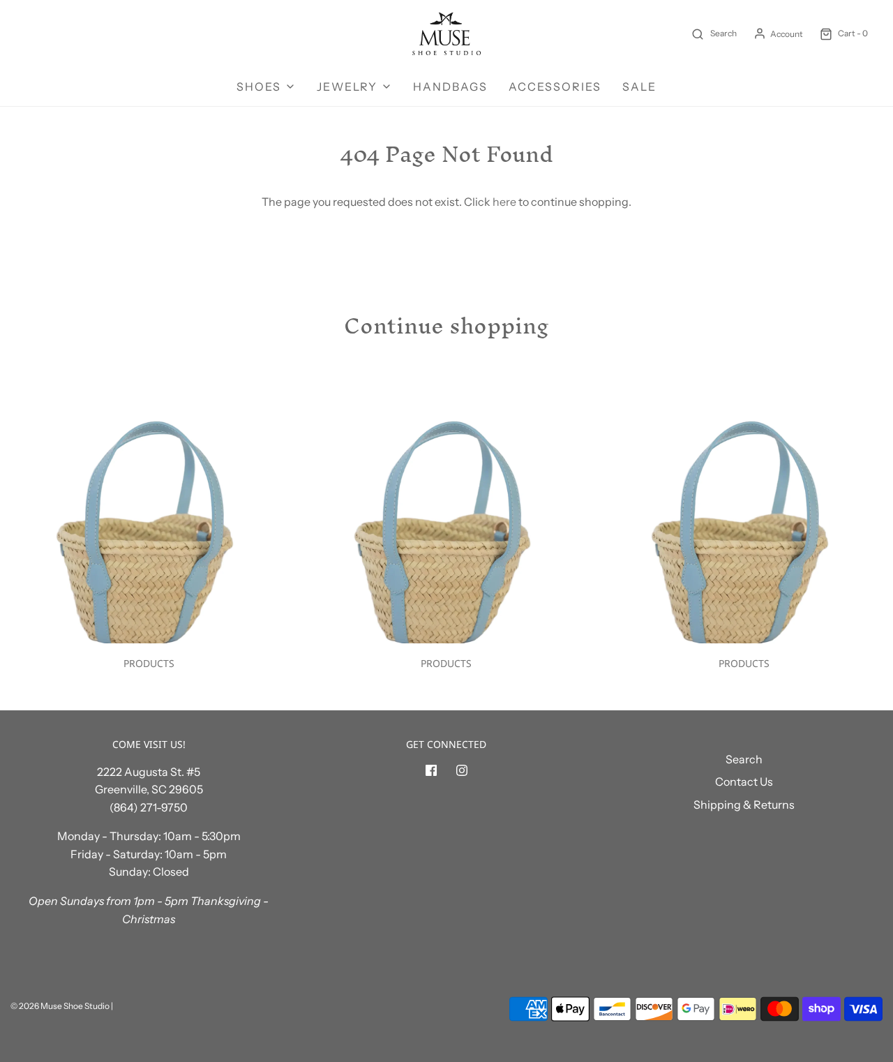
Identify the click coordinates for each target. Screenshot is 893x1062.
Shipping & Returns (744, 805)
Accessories (555, 87)
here (504, 202)
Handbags (450, 87)
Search (744, 759)
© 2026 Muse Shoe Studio (60, 1006)
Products (148, 663)
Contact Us (744, 781)
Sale (639, 87)
